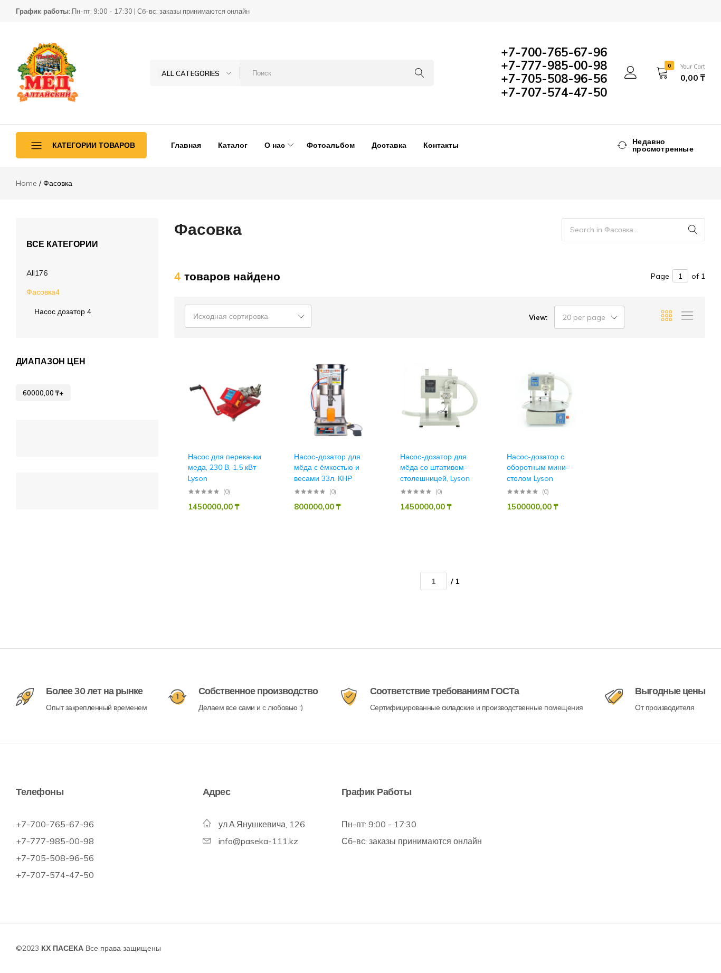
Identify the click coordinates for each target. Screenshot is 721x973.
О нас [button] (274, 145)
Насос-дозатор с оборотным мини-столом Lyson (538, 467)
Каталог (233, 145)
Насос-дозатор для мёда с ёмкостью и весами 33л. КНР (327, 467)
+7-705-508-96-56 (554, 78)
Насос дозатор (62, 311)
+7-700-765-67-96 (554, 52)
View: (538, 317)
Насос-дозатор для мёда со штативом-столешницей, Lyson (435, 467)
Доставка (389, 145)
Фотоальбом (331, 145)
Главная (186, 145)
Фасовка (43, 292)
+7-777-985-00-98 (554, 65)
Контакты (441, 145)
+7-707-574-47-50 (554, 92)
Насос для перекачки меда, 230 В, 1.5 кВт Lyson (224, 467)
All (37, 273)
